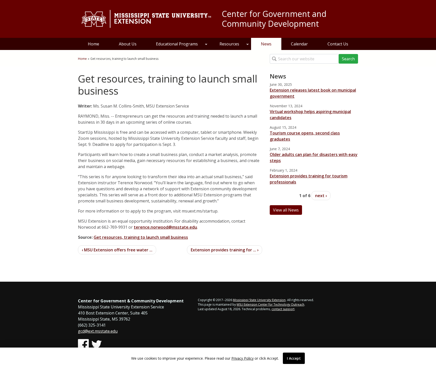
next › (321, 195)
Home (93, 44)
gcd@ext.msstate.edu (98, 331)
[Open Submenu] (206, 44)
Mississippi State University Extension (259, 300)
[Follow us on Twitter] (96, 344)
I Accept (294, 358)
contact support (282, 309)
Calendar (299, 44)
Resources (229, 44)
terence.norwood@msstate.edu (165, 227)
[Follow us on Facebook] (83, 344)
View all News (286, 210)
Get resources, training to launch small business (141, 237)
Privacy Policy (242, 358)
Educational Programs (177, 44)
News (266, 44)
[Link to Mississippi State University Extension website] (146, 19)
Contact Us (338, 44)
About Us (128, 44)
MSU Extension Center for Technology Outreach (270, 304)
